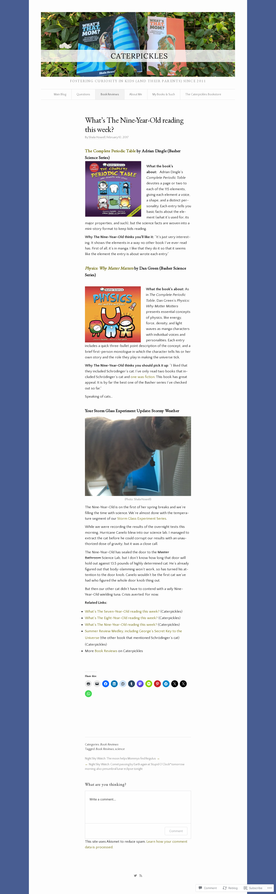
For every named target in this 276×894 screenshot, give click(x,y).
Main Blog (60, 94)
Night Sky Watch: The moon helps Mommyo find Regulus (120, 758)
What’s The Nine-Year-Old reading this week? (121, 625)
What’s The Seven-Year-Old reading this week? (122, 611)
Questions (83, 94)
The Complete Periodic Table (110, 151)
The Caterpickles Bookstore (203, 94)
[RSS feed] (140, 875)
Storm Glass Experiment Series (141, 519)
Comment (176, 831)
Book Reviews (110, 94)
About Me (135, 94)
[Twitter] (135, 875)
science (120, 749)
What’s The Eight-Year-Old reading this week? (121, 618)
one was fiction (143, 377)
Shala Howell (97, 137)
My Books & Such (163, 94)
